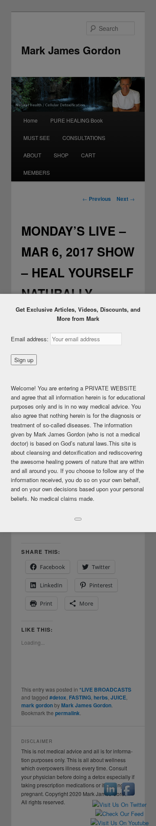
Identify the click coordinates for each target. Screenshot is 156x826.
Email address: (30, 339)
